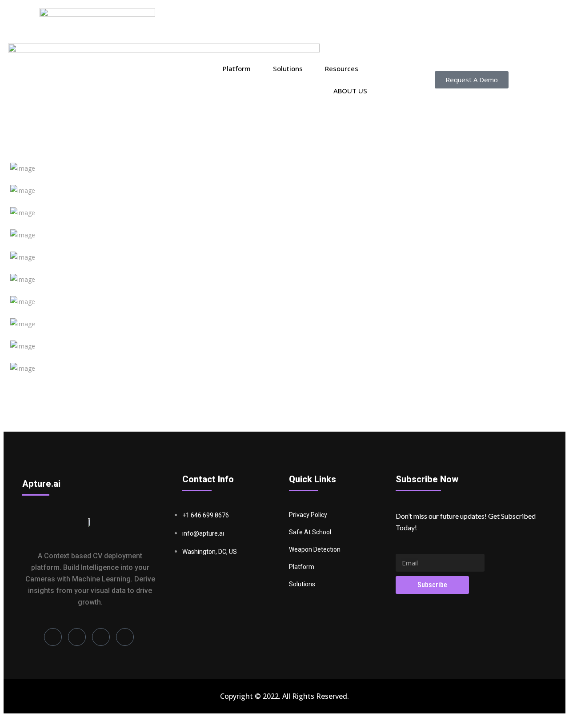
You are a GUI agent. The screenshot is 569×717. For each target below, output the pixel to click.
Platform (237, 68)
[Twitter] (77, 637)
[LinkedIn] (53, 637)
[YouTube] (125, 637)
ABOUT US (350, 90)
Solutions (288, 68)
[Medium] (101, 637)
